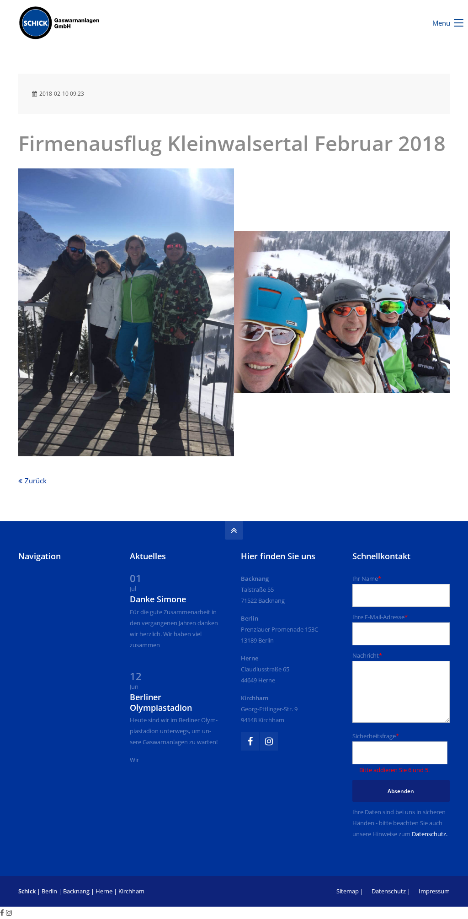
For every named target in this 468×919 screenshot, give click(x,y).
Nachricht (367, 655)
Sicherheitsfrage (375, 736)
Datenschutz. (429, 834)
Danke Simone (158, 599)
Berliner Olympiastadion (161, 702)
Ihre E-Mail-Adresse (380, 617)
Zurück (36, 480)
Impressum (434, 891)
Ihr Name (366, 578)
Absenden (401, 791)
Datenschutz (389, 891)
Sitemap (347, 891)
